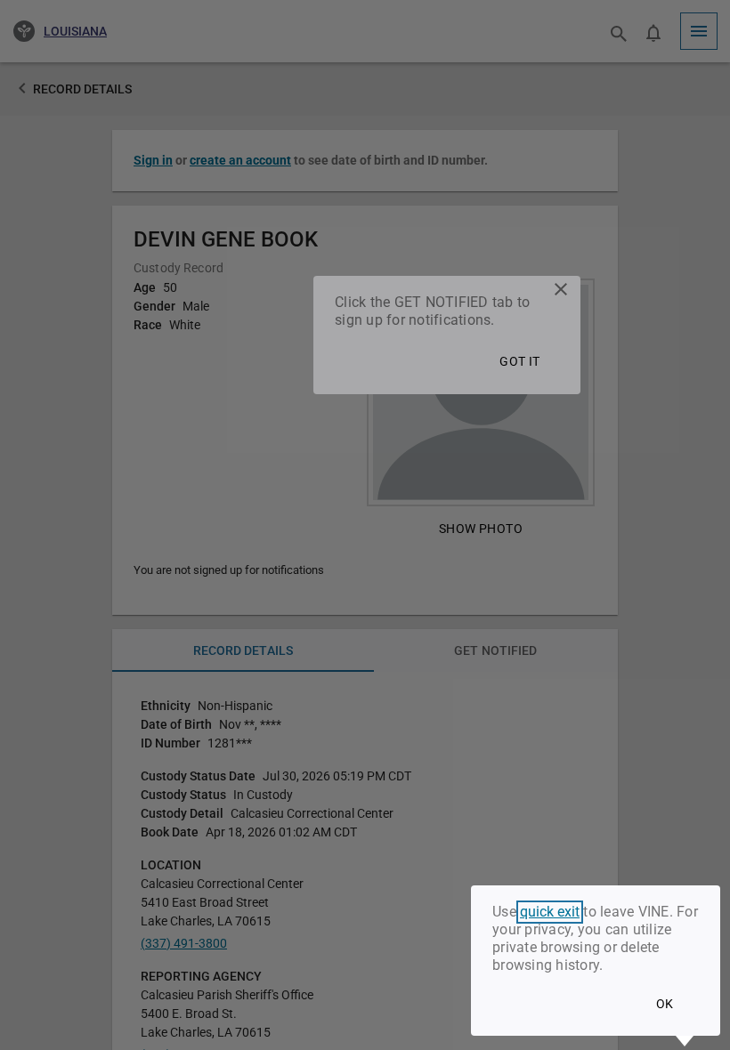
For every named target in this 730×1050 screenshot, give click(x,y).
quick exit (550, 912)
